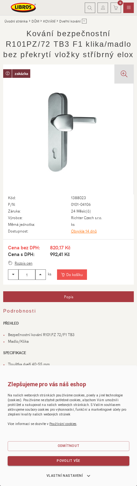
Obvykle (84, 230)
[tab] (68, 296)
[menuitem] (128, 8)
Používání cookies (62, 424)
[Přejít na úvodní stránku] (23, 7)
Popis (68, 296)
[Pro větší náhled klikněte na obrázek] (68, 129)
